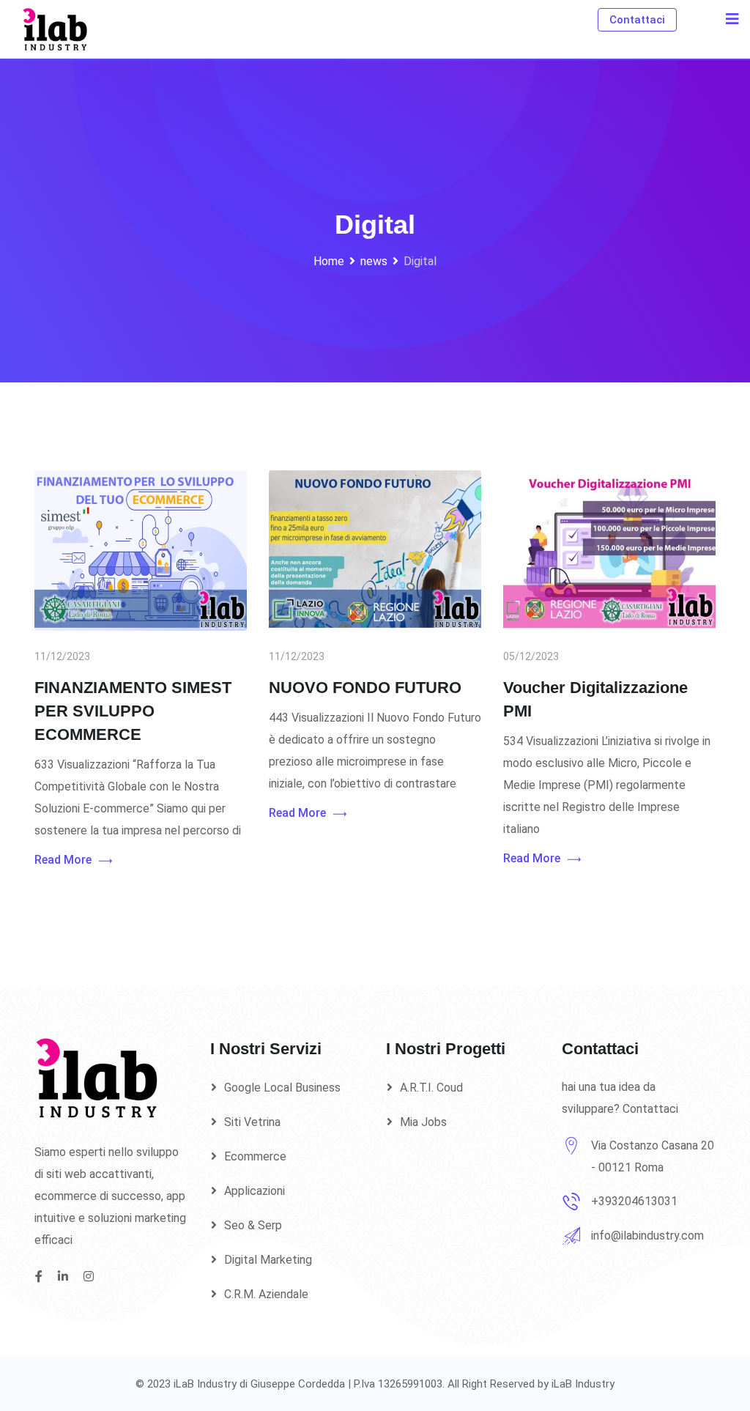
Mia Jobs (423, 1122)
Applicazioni (254, 1191)
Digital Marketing (268, 1260)
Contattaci (637, 19)
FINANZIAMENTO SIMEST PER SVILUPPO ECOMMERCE (132, 711)
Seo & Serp (253, 1225)
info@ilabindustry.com (647, 1236)
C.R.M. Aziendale (266, 1294)
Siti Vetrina (252, 1122)
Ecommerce (255, 1156)
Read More (63, 860)
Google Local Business (282, 1088)
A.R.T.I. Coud (431, 1088)
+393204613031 (634, 1201)
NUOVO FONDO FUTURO (365, 687)
